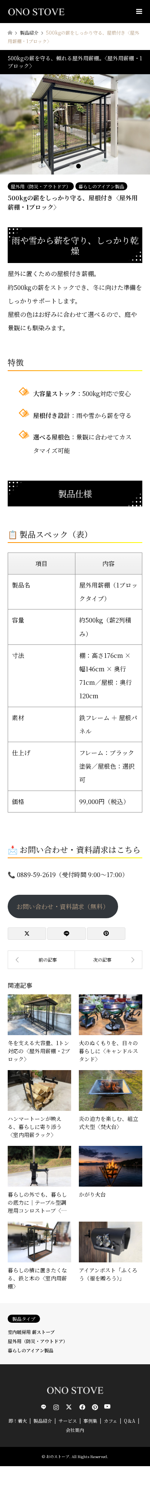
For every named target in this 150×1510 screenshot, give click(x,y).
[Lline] (66, 933)
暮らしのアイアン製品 (101, 186)
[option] (75, 124)
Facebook (81, 1407)
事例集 (90, 1420)
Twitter (69, 1407)
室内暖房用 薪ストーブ (31, 1332)
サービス (67, 1420)
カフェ (110, 1420)
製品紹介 (42, 1420)
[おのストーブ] (36, 11)
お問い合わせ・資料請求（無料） (63, 906)
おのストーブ (57, 1456)
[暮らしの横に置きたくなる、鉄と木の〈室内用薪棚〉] (41, 960)
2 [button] (78, 166)
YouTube (107, 1407)
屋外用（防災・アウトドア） (41, 186)
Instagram (56, 1407)
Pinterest (94, 1407)
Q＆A (129, 1420)
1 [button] (71, 166)
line (43, 1407)
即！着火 (17, 1420)
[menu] (138, 11)
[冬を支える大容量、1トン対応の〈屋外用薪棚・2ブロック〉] (108, 960)
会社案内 (75, 1430)
